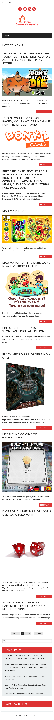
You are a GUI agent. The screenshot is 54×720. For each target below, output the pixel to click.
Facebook (20, 9)
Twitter (25, 9)
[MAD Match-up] (27, 243)
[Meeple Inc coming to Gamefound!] (27, 491)
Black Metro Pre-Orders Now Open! (26, 356)
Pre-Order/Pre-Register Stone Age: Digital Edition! (23, 329)
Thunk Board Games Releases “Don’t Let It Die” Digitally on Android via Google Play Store (26, 58)
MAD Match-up (14, 211)
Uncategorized (44, 111)
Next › (40, 633)
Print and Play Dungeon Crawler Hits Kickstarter (24, 694)
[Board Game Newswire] (27, 26)
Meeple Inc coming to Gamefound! (19, 436)
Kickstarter (45, 165)
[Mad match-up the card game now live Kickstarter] (27, 308)
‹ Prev (13, 633)
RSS (29, 9)
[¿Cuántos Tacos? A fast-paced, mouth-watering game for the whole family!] (27, 148)
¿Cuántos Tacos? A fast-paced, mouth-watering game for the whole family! (26, 121)
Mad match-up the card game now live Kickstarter (26, 264)
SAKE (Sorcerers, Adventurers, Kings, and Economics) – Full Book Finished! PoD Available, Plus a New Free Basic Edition (26, 667)
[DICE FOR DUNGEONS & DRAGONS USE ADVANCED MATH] (27, 577)
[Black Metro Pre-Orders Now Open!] (27, 411)
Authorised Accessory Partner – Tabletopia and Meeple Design (23, 606)
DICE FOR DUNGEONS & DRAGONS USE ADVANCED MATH (26, 513)
